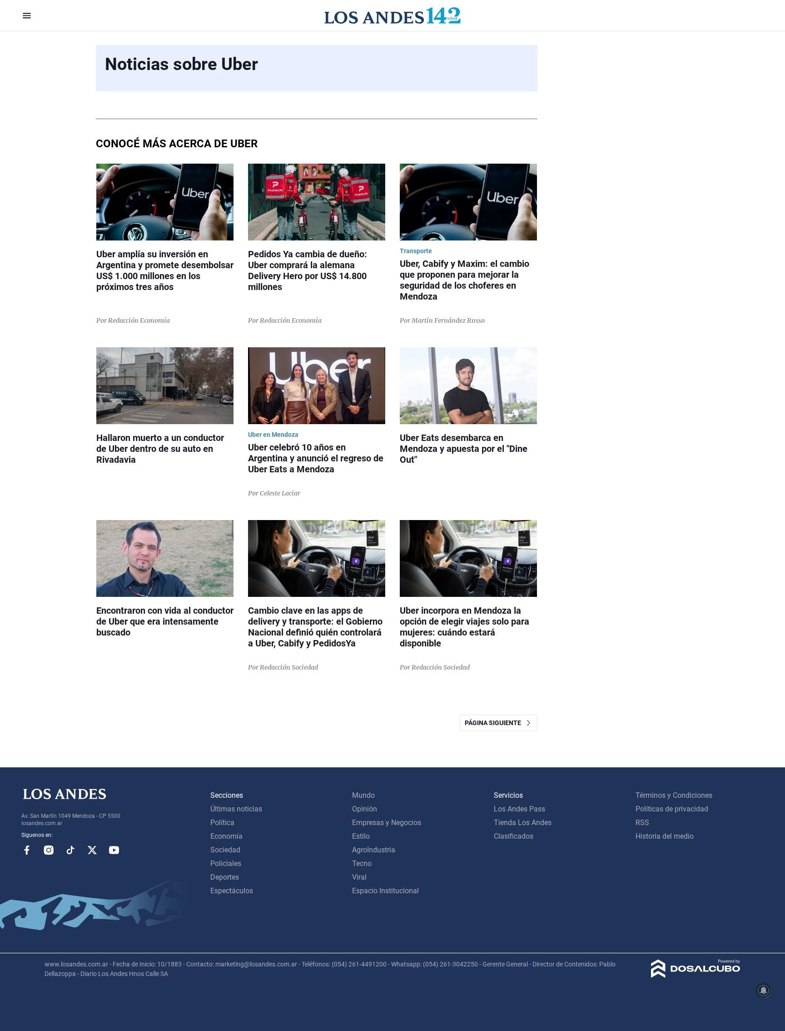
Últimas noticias (236, 809)
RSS (642, 822)
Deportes (224, 877)
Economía (226, 836)
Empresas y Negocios (386, 822)
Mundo (363, 795)
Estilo (361, 836)
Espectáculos (231, 890)
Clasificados (513, 836)
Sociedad (225, 850)
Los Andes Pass (519, 809)
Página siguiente (495, 722)
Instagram (48, 850)
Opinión (364, 809)
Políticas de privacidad (672, 809)
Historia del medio (665, 836)
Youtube (114, 850)
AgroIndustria (373, 850)
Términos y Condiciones (674, 795)
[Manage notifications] (763, 990)
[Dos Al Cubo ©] (695, 975)
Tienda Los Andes (522, 822)
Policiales (225, 863)
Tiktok (70, 850)
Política (222, 822)
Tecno (362, 863)
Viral (359, 877)
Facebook (26, 850)
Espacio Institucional (385, 890)
